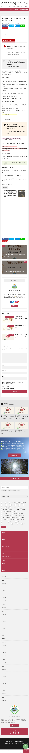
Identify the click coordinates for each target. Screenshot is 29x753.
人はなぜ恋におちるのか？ (20, 431)
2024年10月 (4, 594)
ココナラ (9, 490)
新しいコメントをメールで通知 (8, 386)
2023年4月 (4, 649)
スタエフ (14, 490)
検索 (3, 526)
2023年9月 (4, 635)
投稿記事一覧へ (14, 725)
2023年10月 (4, 631)
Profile (6, 6)
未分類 (4, 567)
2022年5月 (4, 669)
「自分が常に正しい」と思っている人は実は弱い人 (21, 318)
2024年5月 (4, 611)
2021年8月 (4, 700)
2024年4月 (4, 614)
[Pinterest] (5, 28)
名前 (3, 365)
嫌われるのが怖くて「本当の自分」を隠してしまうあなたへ (7, 417)
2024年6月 (4, 607)
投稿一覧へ (14, 305)
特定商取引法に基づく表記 (11, 743)
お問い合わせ (9, 741)
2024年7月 (4, 604)
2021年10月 (4, 693)
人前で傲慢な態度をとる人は (21, 326)
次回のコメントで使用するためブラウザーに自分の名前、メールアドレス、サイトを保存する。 (14, 383)
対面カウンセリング (6, 556)
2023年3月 (4, 652)
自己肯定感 (17, 23)
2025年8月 (4, 580)
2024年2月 (4, 618)
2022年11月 (4, 659)
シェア (9, 752)
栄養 (4, 570)
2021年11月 (4, 690)
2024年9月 (4, 597)
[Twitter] (11, 26)
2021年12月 (4, 686)
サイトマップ (21, 743)
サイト (3, 376)
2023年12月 (4, 624)
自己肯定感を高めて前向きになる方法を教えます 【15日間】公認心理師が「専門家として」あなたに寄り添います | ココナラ (10, 193)
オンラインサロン (6, 542)
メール (4, 370)
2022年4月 (4, 673)
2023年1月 (4, 655)
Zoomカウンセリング (7, 536)
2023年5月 (4, 645)
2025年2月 (4, 583)
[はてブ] (17, 26)
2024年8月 (4, 600)
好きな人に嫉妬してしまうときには (7, 432)
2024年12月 (4, 587)
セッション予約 (14, 455)
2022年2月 (4, 680)
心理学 (26, 6)
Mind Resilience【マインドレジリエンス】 (14, 3)
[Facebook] (5, 26)
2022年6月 (4, 666)
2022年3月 (4, 676)
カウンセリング (12, 6)
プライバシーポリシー (18, 741)
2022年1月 (4, 683)
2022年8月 (4, 662)
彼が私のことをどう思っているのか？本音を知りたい (21, 336)
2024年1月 (4, 621)
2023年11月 (4, 628)
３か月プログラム (19, 6)
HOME (3, 11)
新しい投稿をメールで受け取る (8, 388)
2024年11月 (4, 590)
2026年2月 (4, 576)
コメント (4, 352)
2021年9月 (4, 697)
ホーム (2, 6)
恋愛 (4, 563)
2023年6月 (4, 642)
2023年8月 (4, 638)
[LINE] (22, 26)
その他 (4, 539)
